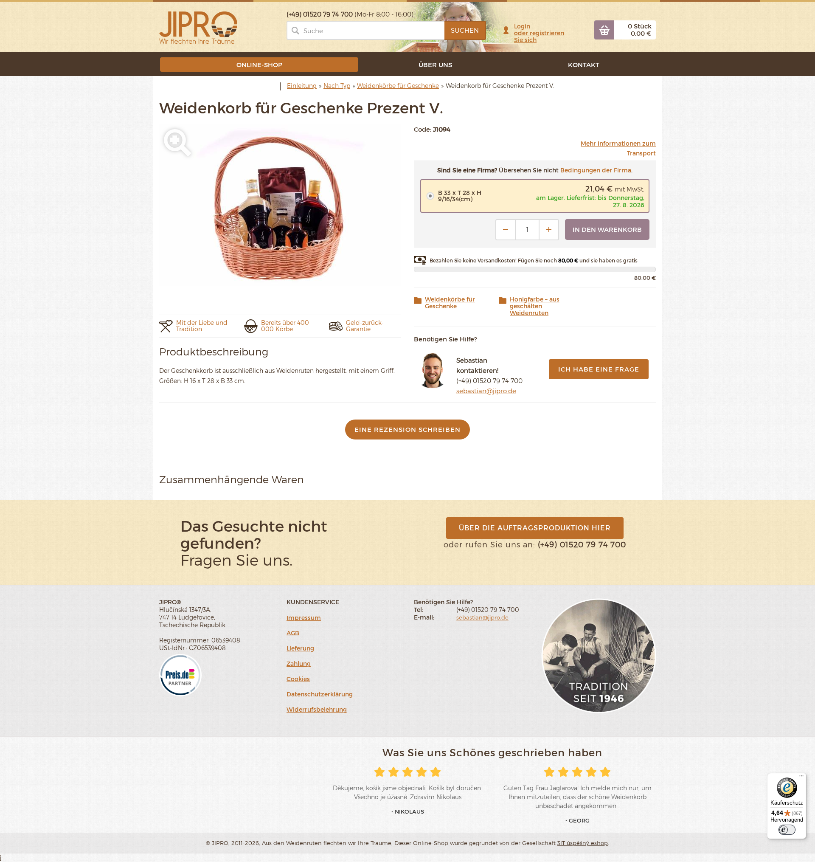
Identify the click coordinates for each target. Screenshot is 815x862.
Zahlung (299, 663)
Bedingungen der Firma (595, 170)
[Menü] (801, 778)
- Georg (577, 820)
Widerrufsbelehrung (317, 709)
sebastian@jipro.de (486, 390)
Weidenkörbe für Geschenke (450, 303)
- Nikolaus (407, 811)
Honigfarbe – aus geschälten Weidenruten (534, 306)
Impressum (304, 617)
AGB (293, 633)
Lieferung (300, 648)
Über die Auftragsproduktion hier (535, 528)
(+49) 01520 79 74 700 (489, 380)
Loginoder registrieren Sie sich (539, 33)
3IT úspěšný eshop (582, 842)
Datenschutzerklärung (320, 694)
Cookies (298, 678)
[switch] (786, 830)
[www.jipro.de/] (198, 27)
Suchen (465, 30)
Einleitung (302, 85)
